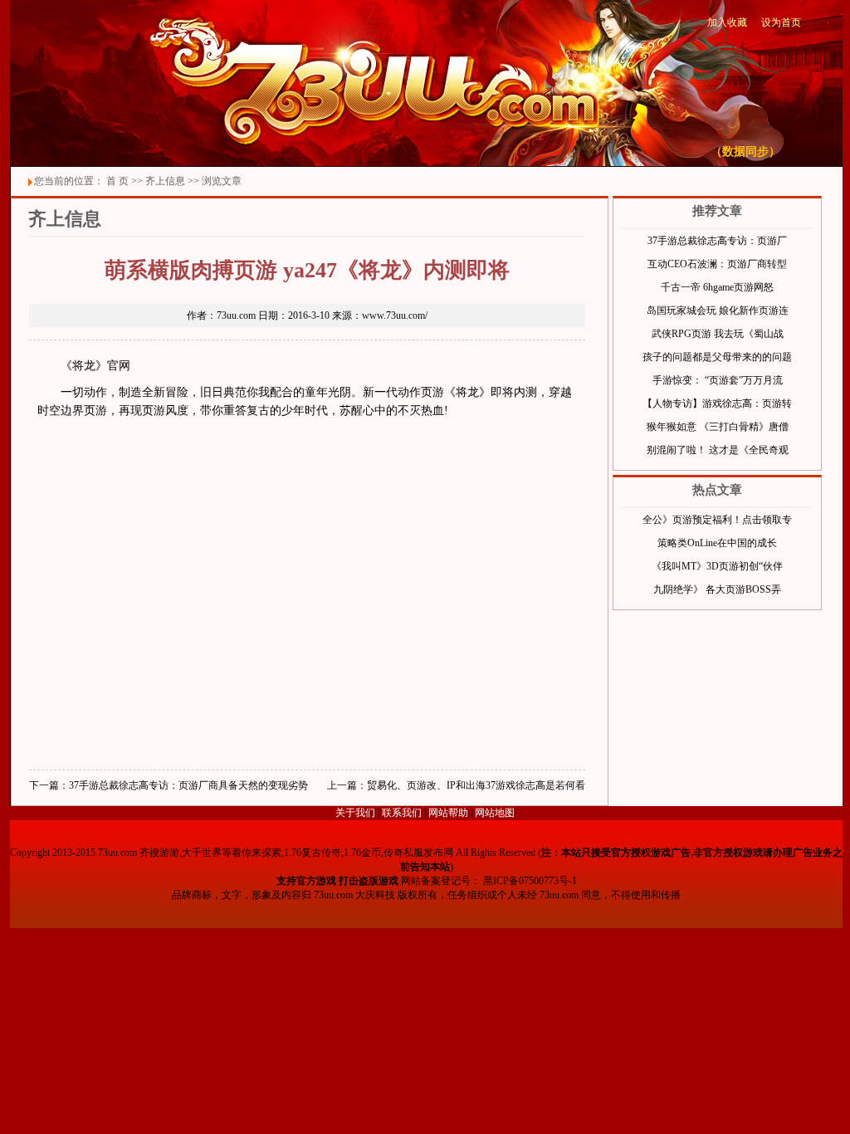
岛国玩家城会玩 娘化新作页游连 (718, 310)
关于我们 (355, 813)
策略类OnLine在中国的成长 (717, 543)
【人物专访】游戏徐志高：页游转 (717, 403)
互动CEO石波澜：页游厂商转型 (717, 264)
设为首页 (781, 22)
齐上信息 (165, 181)
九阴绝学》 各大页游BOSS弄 (717, 589)
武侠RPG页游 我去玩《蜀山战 (718, 334)
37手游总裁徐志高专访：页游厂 (717, 241)
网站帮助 (448, 813)
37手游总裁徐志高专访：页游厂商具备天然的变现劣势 (188, 785)
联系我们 (402, 813)
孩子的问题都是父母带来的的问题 (717, 357)
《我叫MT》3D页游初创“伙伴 (717, 566)
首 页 (117, 181)
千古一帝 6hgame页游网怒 (717, 287)
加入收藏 (727, 22)
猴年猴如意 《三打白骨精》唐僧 (718, 427)
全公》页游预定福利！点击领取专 (717, 519)
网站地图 (495, 813)
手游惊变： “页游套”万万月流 (717, 380)
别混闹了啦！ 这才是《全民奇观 (718, 450)
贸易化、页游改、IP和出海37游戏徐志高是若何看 (476, 785)
